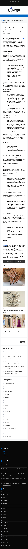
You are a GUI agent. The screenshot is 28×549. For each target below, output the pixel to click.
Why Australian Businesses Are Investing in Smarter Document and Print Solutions (13, 362)
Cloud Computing (8, 391)
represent (18, 31)
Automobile (7, 386)
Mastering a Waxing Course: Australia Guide (14, 289)
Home (2, 20)
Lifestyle (6, 419)
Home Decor (7, 416)
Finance (6, 405)
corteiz (8, 31)
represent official (6, 33)
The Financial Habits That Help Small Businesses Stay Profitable (14, 367)
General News (7, 411)
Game (6, 408)
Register (4, 453)
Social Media (7, 431)
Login (4, 451)
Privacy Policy (5, 456)
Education (7, 397)
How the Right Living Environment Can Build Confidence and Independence (13, 372)
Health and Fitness (8, 414)
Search (4, 340)
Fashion (4, 25)
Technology (7, 433)
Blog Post (5, 455)
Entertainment (8, 400)
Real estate (7, 422)
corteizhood (13, 31)
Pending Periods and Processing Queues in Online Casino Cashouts (15, 353)
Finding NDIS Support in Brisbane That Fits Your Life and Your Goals (14, 357)
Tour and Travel (8, 436)
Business (5, 308)
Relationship (7, 425)
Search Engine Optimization (10, 428)
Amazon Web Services (9, 383)
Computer (7, 394)
